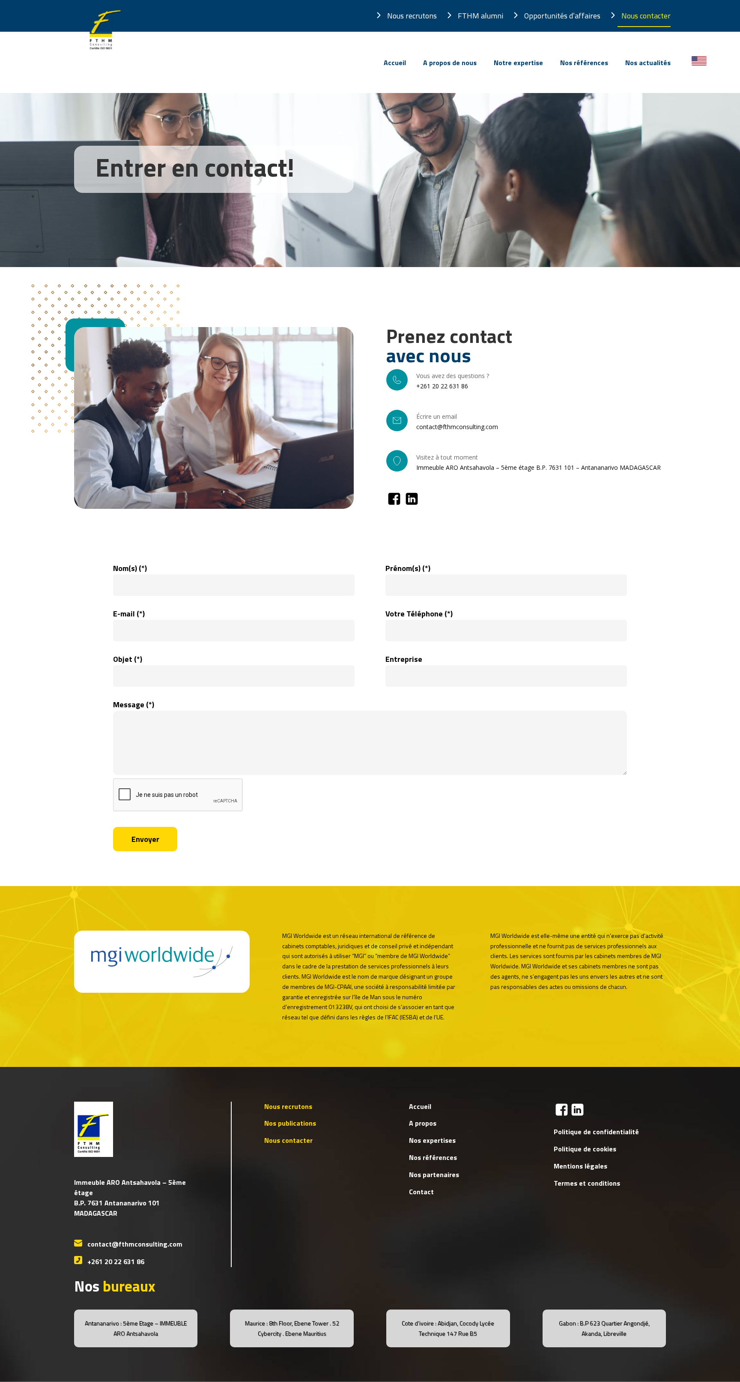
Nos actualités (648, 64)
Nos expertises (432, 1140)
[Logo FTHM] (104, 52)
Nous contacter (646, 15)
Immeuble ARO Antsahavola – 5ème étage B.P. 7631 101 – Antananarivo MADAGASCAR (538, 467)
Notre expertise (518, 64)
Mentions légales (580, 1166)
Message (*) (133, 704)
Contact (421, 1192)
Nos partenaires (434, 1174)
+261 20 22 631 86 (442, 386)
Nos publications (290, 1123)
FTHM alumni (480, 15)
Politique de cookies (585, 1149)
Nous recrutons (412, 15)
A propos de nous (450, 64)
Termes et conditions (587, 1183)
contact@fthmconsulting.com (457, 427)
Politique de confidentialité (596, 1132)
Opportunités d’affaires (562, 15)
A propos (422, 1123)
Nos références (584, 64)
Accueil (395, 64)
